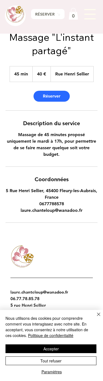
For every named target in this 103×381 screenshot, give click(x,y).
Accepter (51, 348)
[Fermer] (95, 317)
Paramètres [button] (51, 371)
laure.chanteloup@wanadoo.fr (39, 292)
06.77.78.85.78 (25, 298)
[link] (52, 96)
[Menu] (90, 14)
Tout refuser (51, 361)
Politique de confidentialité (50, 335)
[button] (73, 14)
